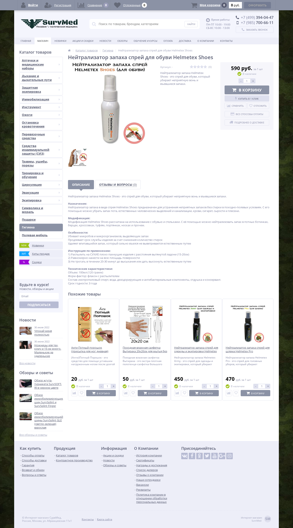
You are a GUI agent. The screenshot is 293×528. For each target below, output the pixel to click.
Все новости (27, 363)
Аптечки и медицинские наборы (33, 64)
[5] (205, 67)
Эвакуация (30, 192)
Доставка (185, 40)
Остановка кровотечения (33, 124)
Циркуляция (32, 185)
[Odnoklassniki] (199, 456)
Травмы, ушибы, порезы (35, 163)
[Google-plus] (222, 456)
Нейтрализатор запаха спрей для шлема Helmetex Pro (248, 349)
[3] (198, 67)
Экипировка (31, 200)
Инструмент (31, 107)
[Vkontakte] (184, 456)
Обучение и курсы (145, 40)
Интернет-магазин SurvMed (255, 519)
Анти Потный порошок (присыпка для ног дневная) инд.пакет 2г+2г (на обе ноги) (90, 351)
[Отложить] (82, 393)
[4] (202, 67)
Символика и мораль (32, 210)
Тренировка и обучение (33, 175)
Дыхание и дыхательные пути (37, 78)
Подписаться (38, 305)
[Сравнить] (74, 393)
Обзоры (122, 40)
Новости (105, 40)
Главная (26, 40)
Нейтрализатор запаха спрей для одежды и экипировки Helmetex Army (196, 351)
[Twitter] (207, 456)
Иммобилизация (35, 99)
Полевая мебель (35, 235)
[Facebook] (192, 456)
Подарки (29, 220)
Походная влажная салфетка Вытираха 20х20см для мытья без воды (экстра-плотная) (145, 351)
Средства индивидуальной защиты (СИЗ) (35, 150)
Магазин (42, 40)
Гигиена (28, 227)
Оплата (168, 40)
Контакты (226, 40)
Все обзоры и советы (33, 435)
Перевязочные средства (33, 136)
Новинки (60, 40)
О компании (205, 40)
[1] (191, 67)
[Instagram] (229, 456)
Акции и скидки (82, 40)
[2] (195, 67)
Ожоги (27, 115)
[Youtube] (214, 456)
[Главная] (69, 50)
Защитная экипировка (31, 89)
